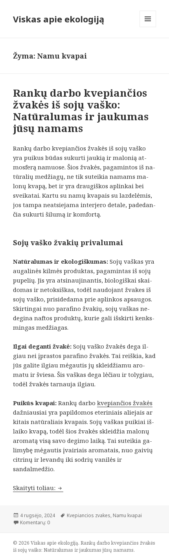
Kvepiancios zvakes (88, 515)
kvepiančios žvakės (124, 403)
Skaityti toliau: (38, 488)
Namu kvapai (127, 515)
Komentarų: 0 (35, 522)
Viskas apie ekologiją (58, 19)
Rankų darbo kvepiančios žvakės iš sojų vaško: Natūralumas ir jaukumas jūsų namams (81, 110)
